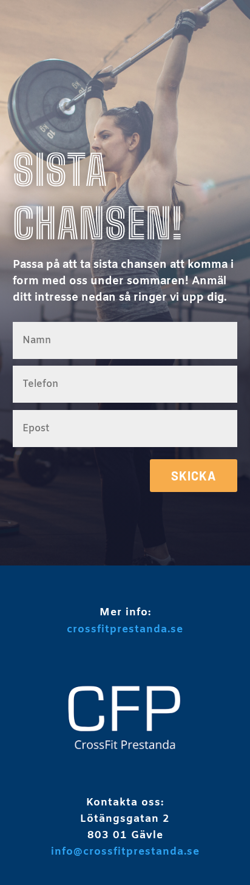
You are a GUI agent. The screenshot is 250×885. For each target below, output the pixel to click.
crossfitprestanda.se (125, 630)
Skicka (193, 475)
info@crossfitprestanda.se (125, 852)
